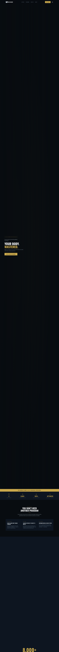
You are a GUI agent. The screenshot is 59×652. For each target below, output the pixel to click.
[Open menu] (52, 2)
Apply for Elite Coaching (10, 254)
